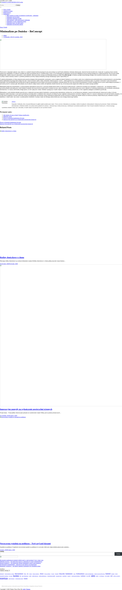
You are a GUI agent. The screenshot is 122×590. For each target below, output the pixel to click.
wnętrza (4, 578)
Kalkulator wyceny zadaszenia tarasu (16, 21)
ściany (26, 578)
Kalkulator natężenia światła (14, 18)
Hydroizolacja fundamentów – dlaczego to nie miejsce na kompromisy (18, 564)
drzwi (41, 573)
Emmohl (56, 573)
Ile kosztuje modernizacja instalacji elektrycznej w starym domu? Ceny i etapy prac (21, 560)
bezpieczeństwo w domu (9, 573)
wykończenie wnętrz (19, 578)
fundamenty (69, 573)
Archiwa (2, 569)
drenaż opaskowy (36, 573)
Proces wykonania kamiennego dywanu (13, 118)
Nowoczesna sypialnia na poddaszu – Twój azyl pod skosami (25, 543)
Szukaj (2, 551)
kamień (108, 573)
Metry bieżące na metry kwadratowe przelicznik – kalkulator (22, 15)
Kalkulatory (6, 14)
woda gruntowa (11, 578)
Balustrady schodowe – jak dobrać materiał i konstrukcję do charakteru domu (20, 566)
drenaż (30, 573)
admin (5, 35)
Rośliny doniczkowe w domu (12, 257)
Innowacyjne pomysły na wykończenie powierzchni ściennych (19, 119)
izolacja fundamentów (89, 573)
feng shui (62, 573)
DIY (28, 573)
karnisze (112, 573)
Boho (25, 573)
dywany (52, 573)
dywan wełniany (47, 573)
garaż (74, 573)
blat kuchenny (19, 573)
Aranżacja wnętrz (8, 11)
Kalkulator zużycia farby (13, 17)
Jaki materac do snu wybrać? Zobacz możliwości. (16, 115)
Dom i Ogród (6, 9)
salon (93, 576)
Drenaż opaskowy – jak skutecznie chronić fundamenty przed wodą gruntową (20, 563)
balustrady (2, 573)
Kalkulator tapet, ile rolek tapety (15, 23)
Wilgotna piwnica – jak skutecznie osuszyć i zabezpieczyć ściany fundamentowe (21, 561)
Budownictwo (7, 12)
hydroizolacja (80, 573)
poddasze (83, 576)
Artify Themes (26, 589)
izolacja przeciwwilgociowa (99, 573)
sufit (111, 576)
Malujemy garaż (7, 116)
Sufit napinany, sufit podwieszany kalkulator (18, 20)
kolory (116, 573)
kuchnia (16, 576)
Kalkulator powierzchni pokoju (15, 24)
